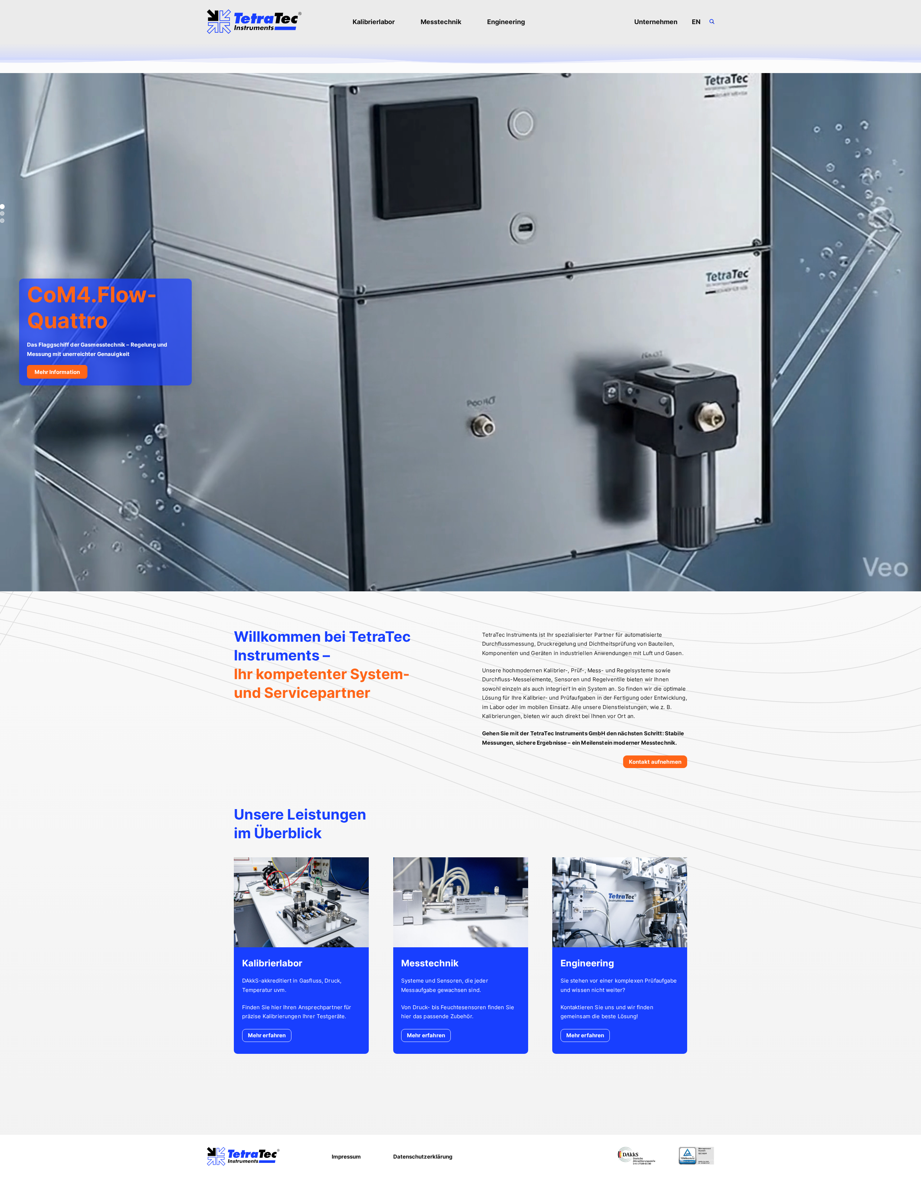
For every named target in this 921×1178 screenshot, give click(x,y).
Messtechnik (441, 22)
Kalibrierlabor (374, 22)
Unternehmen (655, 22)
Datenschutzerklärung (423, 1156)
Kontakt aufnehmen (655, 761)
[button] (2, 206)
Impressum (346, 1156)
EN (696, 22)
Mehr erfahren (267, 1035)
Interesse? (756, 395)
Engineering (506, 22)
